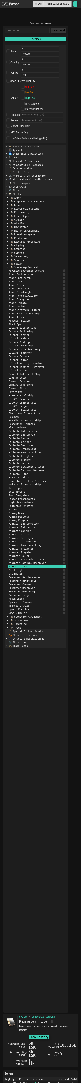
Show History (38, 1037)
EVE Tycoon (11, 4)
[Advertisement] (40, 16)
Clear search (59, 30)
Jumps (14, 72)
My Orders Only (18, 138)
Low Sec (29, 92)
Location (15, 114)
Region (14, 120)
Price (13, 51)
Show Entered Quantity (22, 81)
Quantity (14, 62)
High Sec (30, 98)
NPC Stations (32, 103)
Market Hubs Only (20, 126)
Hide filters (35, 39)
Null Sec (29, 87)
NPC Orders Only (19, 132)
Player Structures (34, 109)
